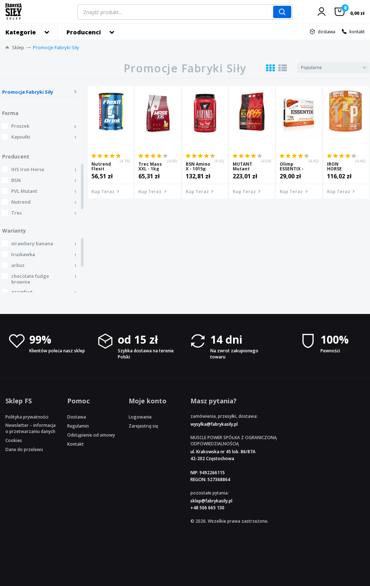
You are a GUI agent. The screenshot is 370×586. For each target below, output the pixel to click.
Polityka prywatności (26, 417)
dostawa (326, 32)
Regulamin (78, 426)
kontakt (357, 32)
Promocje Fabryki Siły (56, 47)
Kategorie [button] (20, 32)
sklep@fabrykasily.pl (211, 501)
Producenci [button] (83, 32)
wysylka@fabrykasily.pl (214, 424)
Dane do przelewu (24, 449)
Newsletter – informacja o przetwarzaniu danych (30, 428)
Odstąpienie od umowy (91, 435)
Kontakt (75, 444)
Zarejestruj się (143, 426)
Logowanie (140, 417)
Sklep (18, 47)
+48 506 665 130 (207, 508)
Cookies (13, 440)
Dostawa (76, 417)
